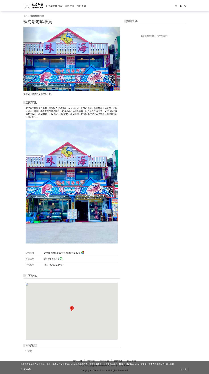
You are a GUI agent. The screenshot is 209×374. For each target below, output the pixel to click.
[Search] (176, 5)
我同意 (184, 369)
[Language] (185, 5)
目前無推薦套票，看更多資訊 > (155, 36)
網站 (30, 351)
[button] (181, 5)
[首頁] (33, 5)
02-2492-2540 (51, 259)
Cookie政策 (26, 369)
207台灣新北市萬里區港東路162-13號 (62, 252)
